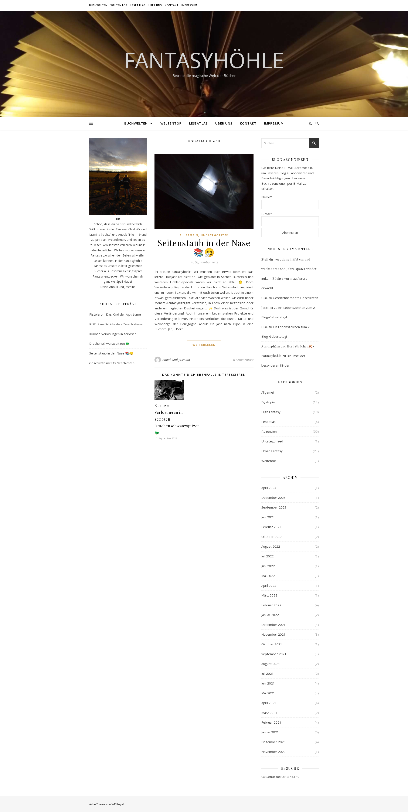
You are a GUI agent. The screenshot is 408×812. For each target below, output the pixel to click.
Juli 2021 (267, 673)
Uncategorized (215, 235)
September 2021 (273, 654)
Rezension (269, 431)
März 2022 (269, 595)
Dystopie (268, 402)
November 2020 (273, 752)
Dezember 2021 (273, 624)
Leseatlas (138, 5)
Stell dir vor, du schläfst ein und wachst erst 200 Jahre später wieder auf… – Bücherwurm (289, 269)
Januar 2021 (270, 732)
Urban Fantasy (272, 451)
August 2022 (270, 546)
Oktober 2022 (271, 536)
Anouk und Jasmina (176, 360)
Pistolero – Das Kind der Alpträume (115, 314)
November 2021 (273, 634)
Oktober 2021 (271, 644)
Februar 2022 (271, 605)
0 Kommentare (243, 360)
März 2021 (269, 712)
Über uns (155, 5)
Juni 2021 (268, 683)
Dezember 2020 (273, 742)
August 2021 (270, 664)
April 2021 (268, 703)
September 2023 (273, 507)
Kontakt (171, 5)
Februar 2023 (271, 527)
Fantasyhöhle (204, 60)
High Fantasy (270, 412)
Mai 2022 (268, 576)
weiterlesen (204, 345)
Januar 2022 (270, 615)
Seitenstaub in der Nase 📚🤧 (111, 353)
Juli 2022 (267, 556)
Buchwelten (98, 5)
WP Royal (118, 804)
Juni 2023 (268, 517)
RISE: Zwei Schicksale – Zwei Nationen (116, 324)
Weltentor (119, 5)
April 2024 (268, 488)
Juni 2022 (268, 566)
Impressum (189, 5)
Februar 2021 (271, 722)
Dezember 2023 (273, 497)
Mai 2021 (268, 693)
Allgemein (189, 235)
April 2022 (268, 585)
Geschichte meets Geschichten (112, 363)
